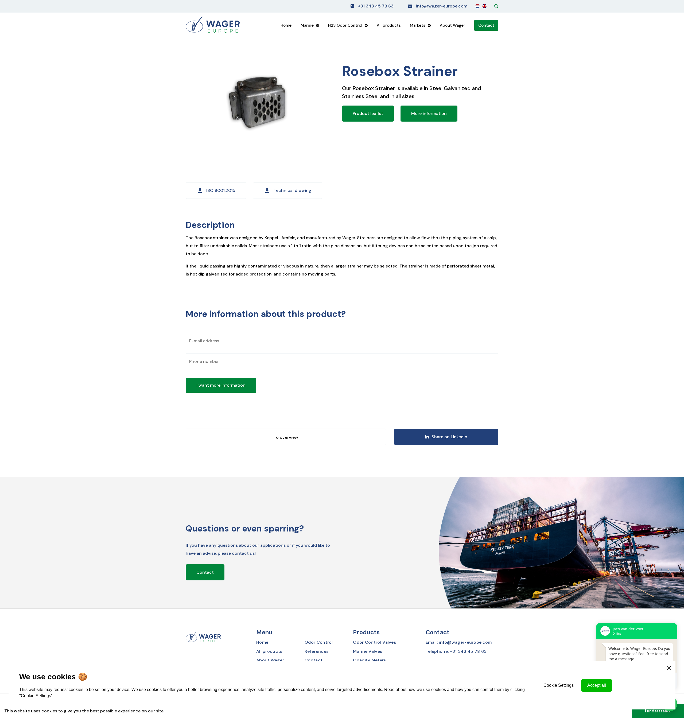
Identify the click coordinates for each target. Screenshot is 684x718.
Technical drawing (287, 190)
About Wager (452, 25)
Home (286, 25)
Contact (486, 25)
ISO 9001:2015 (216, 190)
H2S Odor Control (345, 25)
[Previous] (286, 437)
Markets (417, 25)
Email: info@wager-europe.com (459, 642)
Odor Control (319, 642)
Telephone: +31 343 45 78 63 (456, 651)
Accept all (596, 685)
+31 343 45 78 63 (376, 6)
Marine (307, 25)
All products (389, 25)
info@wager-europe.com (441, 6)
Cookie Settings (558, 685)
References (316, 651)
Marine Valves (367, 651)
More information (429, 113)
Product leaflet (368, 113)
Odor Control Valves (374, 642)
